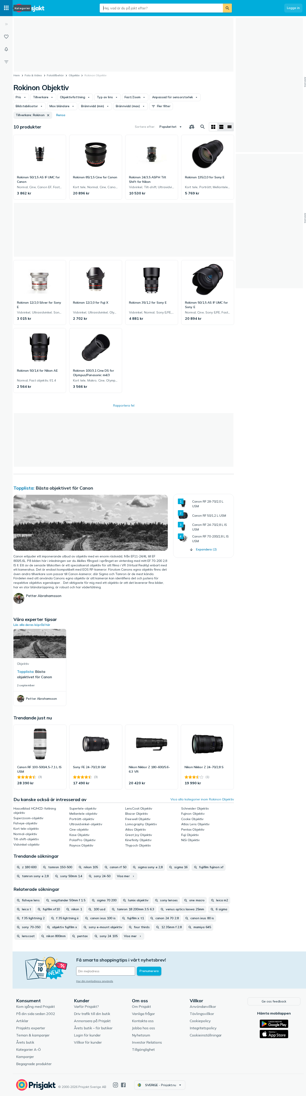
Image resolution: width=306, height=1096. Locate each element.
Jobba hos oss (143, 1028)
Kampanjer (25, 1056)
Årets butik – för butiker (93, 1028)
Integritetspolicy (203, 1028)
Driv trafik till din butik (92, 1013)
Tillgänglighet (143, 1049)
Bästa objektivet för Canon (64, 488)
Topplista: (23, 488)
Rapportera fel (123, 405)
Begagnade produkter (34, 1064)
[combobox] (161, 8)
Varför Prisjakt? (86, 1006)
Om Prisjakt (141, 1006)
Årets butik (25, 1042)
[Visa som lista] (221, 127)
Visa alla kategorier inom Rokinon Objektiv (202, 799)
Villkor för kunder (88, 1042)
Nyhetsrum (141, 1035)
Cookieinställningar (206, 1035)
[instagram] (115, 1085)
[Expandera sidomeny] (6, 24)
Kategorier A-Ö (28, 1049)
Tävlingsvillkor (202, 1013)
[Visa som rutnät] (213, 127)
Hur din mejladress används (94, 981)
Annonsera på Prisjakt (92, 1021)
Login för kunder (87, 1035)
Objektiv (74, 75)
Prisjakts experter (30, 1028)
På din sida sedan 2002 (35, 1013)
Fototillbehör (55, 75)
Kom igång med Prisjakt (35, 1006)
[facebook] (123, 1085)
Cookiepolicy (200, 1021)
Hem (16, 75)
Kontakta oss (143, 1021)
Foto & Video (33, 75)
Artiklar (22, 1021)
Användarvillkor (203, 1006)
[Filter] (6, 61)
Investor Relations (147, 1042)
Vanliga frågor (143, 1013)
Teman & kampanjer (33, 1035)
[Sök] (227, 8)
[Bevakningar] (6, 49)
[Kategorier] (6, 8)
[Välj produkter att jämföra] (191, 126)
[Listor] (6, 36)
